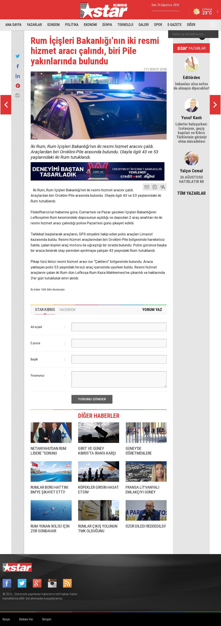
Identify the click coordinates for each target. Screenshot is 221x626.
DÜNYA (107, 25)
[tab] (45, 309)
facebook (139, 76)
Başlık (34, 359)
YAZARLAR (34, 25)
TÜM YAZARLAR (191, 193)
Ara (213, 24)
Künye (6, 619)
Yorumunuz (37, 375)
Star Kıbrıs (106, 10)
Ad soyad (36, 327)
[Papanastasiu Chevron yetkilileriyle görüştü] (215, 104)
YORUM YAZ (152, 309)
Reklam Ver (26, 619)
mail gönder (147, 187)
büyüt (163, 187)
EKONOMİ (90, 25)
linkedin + (161, 76)
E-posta (35, 343)
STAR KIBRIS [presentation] (45, 309)
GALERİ (144, 25)
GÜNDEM (53, 25)
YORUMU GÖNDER (92, 399)
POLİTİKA (71, 25)
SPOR (158, 25)
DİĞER (191, 25)
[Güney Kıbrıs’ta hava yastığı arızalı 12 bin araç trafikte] (5, 104)
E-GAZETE (174, 25)
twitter (150, 76)
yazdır (155, 187)
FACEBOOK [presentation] (67, 309)
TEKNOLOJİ (125, 25)
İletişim (46, 619)
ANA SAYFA (13, 25)
